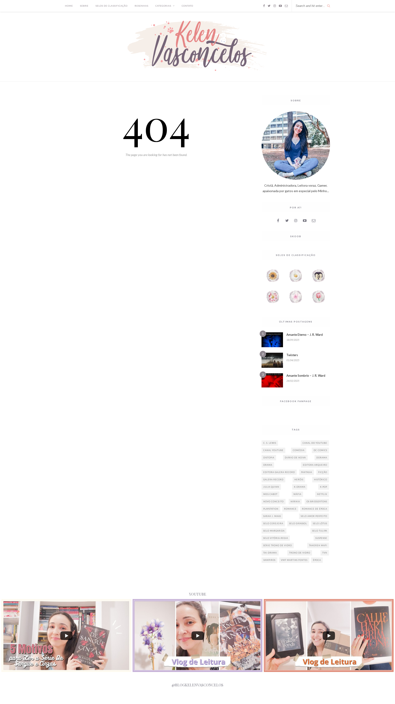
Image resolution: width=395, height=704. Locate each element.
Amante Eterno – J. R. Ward (304, 334)
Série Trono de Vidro (277, 545)
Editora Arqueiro (315, 465)
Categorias (163, 5)
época (317, 560)
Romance (290, 509)
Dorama (321, 457)
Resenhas (141, 5)
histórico (320, 479)
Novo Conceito (273, 501)
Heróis (298, 479)
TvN (324, 552)
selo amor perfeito (314, 516)
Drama (267, 465)
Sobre (84, 5)
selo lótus (320, 523)
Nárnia (295, 501)
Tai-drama (270, 552)
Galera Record (273, 479)
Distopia (268, 457)
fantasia (306, 472)
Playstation (270, 509)
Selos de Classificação (112, 5)
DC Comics (320, 450)
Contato (187, 5)
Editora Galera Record (279, 472)
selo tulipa (319, 530)
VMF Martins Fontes (294, 560)
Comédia (298, 450)
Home (69, 5)
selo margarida (274, 530)
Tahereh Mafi (318, 545)
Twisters (292, 355)
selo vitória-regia (275, 538)
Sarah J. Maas (272, 516)
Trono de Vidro (299, 552)
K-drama (299, 487)
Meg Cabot (270, 494)
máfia (297, 494)
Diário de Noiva (295, 457)
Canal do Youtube (315, 443)
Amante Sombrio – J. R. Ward (305, 375)
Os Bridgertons (317, 501)
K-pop (323, 487)
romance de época (314, 509)
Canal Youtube (273, 450)
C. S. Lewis (269, 443)
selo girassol (298, 523)
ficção (322, 472)
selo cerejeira (273, 523)
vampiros (269, 560)
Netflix (322, 494)
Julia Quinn (271, 487)
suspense (321, 538)
